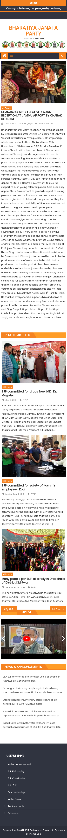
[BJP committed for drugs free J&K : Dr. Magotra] (34, 362)
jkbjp (29, 123)
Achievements (16, 806)
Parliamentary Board (19, 764)
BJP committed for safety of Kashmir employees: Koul (28, 487)
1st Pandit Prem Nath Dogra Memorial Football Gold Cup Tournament (59, 609)
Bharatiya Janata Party (33, 30)
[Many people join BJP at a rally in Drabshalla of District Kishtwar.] (34, 550)
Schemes (13, 813)
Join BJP (12, 785)
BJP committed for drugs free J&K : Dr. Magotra (29, 393)
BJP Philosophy (16, 771)
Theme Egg (35, 833)
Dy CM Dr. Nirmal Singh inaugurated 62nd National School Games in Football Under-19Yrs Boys (11, 609)
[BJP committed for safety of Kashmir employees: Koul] (34, 456)
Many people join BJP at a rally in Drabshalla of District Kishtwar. (33, 580)
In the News (14, 799)
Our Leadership (16, 792)
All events (6, 108)
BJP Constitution (17, 778)
